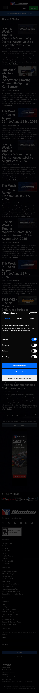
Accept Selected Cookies (19, 372)
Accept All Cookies (19, 365)
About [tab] (32, 318)
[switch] (34, 345)
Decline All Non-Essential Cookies (19, 378)
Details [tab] (19, 318)
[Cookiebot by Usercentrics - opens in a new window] (28, 313)
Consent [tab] (7, 318)
